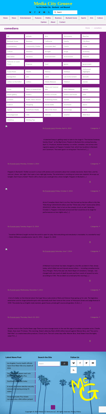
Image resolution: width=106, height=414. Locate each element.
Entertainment (50, 56)
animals (29, 36)
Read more (95, 154)
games (66, 64)
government (87, 64)
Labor (47, 77)
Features (86, 56)
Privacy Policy (76, 412)
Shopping (29, 105)
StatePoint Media (32, 110)
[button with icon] (73, 363)
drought (48, 51)
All (8, 36)
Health (28, 72)
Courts (66, 46)
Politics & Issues (51, 94)
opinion (85, 89)
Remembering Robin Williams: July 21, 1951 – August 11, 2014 (51, 230)
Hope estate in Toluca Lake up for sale (34, 293)
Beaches (86, 36)
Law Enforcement (70, 77)
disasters (29, 51)
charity (66, 41)
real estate (86, 99)
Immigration (11, 77)
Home (87, 28)
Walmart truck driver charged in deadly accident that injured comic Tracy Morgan (70, 258)
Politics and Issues (70, 94)
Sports (9, 110)
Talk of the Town (51, 110)
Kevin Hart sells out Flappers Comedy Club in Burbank (69, 196)
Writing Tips (30, 120)
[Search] (64, 364)
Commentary (12, 46)
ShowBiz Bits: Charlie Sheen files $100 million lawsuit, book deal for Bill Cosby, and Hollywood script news (53, 322)
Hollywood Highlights (87, 70)
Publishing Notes (51, 99)
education (10, 56)
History (47, 72)
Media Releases (50, 82)
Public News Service (33, 99)
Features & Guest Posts (13, 63)
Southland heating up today (17, 381)
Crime (85, 46)
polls (84, 94)
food (46, 64)
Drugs (66, 51)
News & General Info (33, 89)
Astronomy (68, 36)
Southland (67, 105)
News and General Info (51, 88)
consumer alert (50, 46)
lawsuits (86, 77)
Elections (29, 56)
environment (68, 56)
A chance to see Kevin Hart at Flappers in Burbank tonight (48, 167)
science (10, 105)
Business (29, 41)
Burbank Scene (12, 41)
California (48, 41)
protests (10, 99)
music (9, 89)
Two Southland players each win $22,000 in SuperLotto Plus (19, 375)
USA (27, 115)
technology (68, 110)
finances (29, 64)
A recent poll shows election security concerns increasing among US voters (20, 389)
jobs (27, 77)
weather (67, 115)
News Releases (69, 89)
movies (85, 82)
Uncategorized (12, 115)
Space (85, 105)
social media (49, 105)
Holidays (67, 72)
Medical (67, 82)
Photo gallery (12, 94)
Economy (86, 51)
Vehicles (48, 115)
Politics (28, 94)
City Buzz (86, 41)
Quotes (66, 99)
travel (85, 110)
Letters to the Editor (14, 82)
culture (9, 51)
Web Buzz (86, 115)
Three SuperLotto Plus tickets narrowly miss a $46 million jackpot (20, 398)
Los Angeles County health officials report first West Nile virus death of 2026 (20, 365)
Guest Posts (11, 72)
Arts (46, 36)
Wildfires (10, 120)
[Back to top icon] (53, 407)
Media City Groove (53, 3)
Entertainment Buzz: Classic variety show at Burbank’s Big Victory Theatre (70, 133)
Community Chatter (33, 46)
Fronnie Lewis (50, 128)
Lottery (28, 82)
